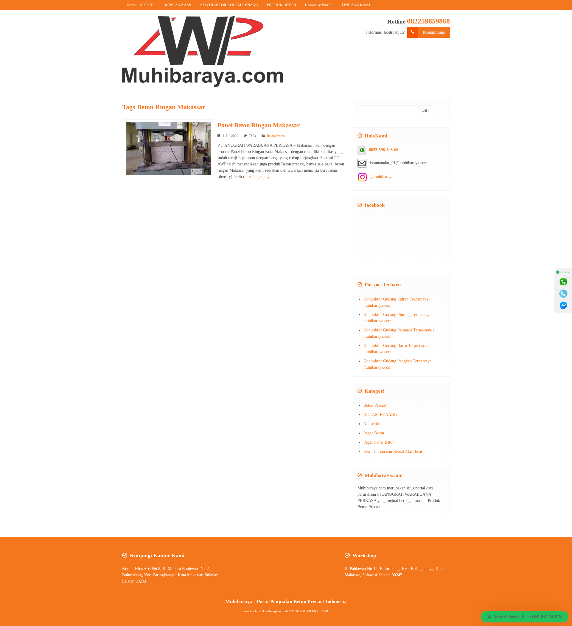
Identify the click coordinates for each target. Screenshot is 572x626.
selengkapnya (260, 176)
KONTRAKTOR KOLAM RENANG (229, 5)
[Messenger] (563, 305)
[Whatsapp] (563, 281)
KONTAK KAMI (178, 5)
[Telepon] (563, 293)
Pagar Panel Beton (378, 442)
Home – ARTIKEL (141, 5)
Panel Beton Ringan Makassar (258, 125)
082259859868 (428, 21)
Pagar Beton (373, 433)
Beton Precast (276, 135)
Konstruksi (372, 424)
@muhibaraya (381, 176)
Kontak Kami (434, 32)
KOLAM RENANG (380, 414)
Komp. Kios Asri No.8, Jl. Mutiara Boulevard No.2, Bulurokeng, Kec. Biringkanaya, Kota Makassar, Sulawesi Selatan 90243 (171, 574)
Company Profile (318, 5)
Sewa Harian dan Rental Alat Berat (392, 451)
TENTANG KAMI (355, 5)
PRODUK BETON (281, 5)
